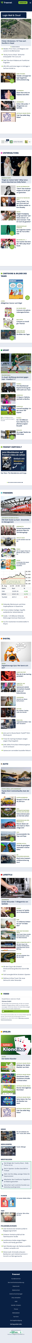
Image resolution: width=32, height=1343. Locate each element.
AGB (16, 1301)
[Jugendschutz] (16, 1332)
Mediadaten (16, 1313)
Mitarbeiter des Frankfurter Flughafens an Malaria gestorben (17, 1180)
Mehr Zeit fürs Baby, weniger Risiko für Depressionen (17, 1175)
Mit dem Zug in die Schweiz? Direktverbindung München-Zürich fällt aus (16, 969)
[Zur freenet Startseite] (6, 2)
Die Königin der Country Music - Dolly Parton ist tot (16, 1164)
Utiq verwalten (16, 1297)
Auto (5, 764)
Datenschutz (16, 1290)
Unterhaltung (11, 153)
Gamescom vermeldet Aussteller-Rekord (16, 750)
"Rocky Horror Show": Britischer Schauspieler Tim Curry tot (14, 56)
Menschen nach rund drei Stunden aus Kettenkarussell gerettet (16, 1186)
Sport (6, 350)
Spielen (6, 1031)
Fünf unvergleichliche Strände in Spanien (16, 974)
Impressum (16, 1286)
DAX (3, 591)
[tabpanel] (16, 32)
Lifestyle (7, 874)
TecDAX (4, 597)
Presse (16, 1309)
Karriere (16, 1316)
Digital (6, 638)
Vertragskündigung (16, 1320)
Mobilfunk (22, 2)
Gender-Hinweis (16, 1305)
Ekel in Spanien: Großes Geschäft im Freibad (16, 1169)
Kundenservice (16, 1278)
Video (6, 993)
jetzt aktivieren (8, 1011)
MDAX (4, 594)
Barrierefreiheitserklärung (16, 1282)
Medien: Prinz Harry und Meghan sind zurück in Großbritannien (15, 50)
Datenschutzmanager (16, 1294)
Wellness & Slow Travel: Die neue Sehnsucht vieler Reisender (14, 979)
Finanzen (8, 493)
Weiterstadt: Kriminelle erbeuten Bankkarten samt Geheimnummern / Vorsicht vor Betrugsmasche (15, 1254)
